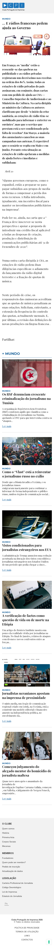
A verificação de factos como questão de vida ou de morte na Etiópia (25, 619)
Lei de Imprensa (9, 892)
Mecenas (6, 846)
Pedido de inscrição (11, 867)
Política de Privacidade (27, 928)
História (5, 833)
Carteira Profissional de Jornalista (17, 883)
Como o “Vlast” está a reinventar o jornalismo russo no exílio (26, 474)
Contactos (27, 940)
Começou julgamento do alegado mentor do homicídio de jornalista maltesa (26, 770)
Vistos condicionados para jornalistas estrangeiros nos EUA (27, 547)
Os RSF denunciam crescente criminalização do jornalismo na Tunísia (26, 398)
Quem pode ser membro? (14, 862)
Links (27, 936)
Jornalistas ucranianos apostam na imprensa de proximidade (26, 695)
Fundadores (7, 858)
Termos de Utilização (27, 932)
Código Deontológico (11, 887)
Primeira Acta (8, 837)
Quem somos (8, 828)
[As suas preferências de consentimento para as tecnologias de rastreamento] (49, 942)
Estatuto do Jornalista (12, 896)
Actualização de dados (12, 871)
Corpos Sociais (9, 842)
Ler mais (6, 426)
